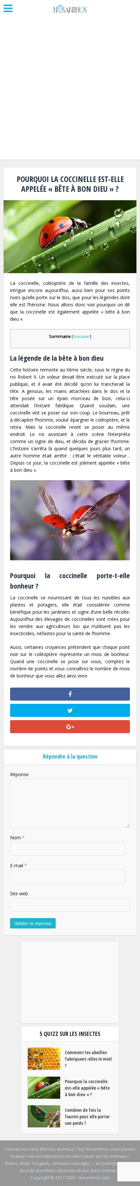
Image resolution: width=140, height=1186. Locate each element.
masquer (81, 336)
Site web (19, 893)
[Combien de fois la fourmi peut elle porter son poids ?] (46, 1116)
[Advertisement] (70, 90)
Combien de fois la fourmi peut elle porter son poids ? (87, 1116)
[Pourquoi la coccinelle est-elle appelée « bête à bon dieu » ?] (46, 1088)
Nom (17, 837)
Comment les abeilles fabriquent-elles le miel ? (88, 1058)
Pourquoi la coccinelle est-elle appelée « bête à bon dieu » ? (87, 1087)
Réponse (19, 774)
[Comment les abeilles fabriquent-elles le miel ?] (46, 1059)
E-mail (18, 865)
